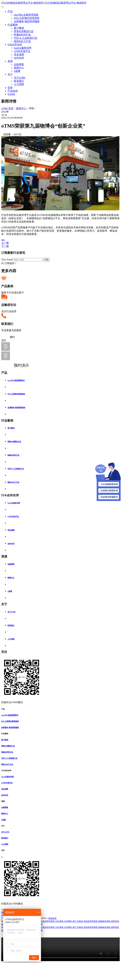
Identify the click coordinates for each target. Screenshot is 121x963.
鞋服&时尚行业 (22, 34)
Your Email (7, 259)
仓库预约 (68, 921)
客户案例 (19, 28)
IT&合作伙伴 (15, 44)
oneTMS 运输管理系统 (26, 14)
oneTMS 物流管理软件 (16, 380)
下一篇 (5, 246)
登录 (10, 87)
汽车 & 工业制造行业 (25, 38)
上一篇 (5, 242)
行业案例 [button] (4, 734)
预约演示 (18, 365)
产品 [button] (3, 709)
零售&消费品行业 (23, 31)
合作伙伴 (19, 57)
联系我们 (19, 81)
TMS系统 (59, 921)
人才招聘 (19, 84)
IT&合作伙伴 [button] (6, 770)
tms (3, 239)
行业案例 (13, 24)
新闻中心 (19, 67)
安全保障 (19, 54)
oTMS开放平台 (22, 51)
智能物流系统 (104, 921)
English (11, 94)
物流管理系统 (48, 921)
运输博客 (19, 64)
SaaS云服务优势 (23, 48)
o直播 (17, 71)
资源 (10, 61)
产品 (10, 11)
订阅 (46, 259)
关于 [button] (3, 826)
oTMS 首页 (7, 108)
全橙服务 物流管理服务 (27, 21)
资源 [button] (3, 801)
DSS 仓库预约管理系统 (26, 18)
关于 (10, 74)
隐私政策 (52, 918)
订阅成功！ (10, 263)
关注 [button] (3, 850)
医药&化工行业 (22, 41)
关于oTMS (19, 77)
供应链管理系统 (90, 921)
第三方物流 (78, 921)
